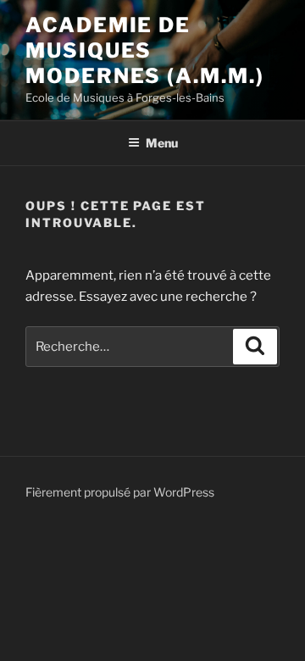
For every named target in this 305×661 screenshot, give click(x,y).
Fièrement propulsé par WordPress (119, 492)
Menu (162, 143)
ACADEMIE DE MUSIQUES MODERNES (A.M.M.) (144, 50)
